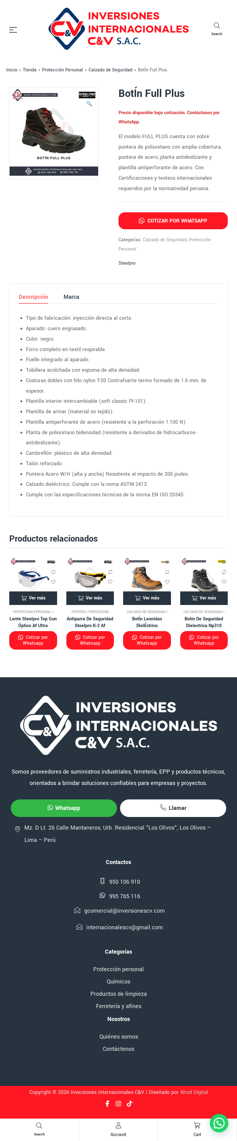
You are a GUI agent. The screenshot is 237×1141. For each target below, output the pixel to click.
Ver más (37, 598)
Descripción (33, 297)
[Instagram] (118, 1104)
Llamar (177, 808)
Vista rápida (53, 562)
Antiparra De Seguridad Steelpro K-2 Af (90, 622)
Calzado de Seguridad (110, 70)
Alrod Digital (194, 1092)
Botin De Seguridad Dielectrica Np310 (204, 622)
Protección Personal (62, 70)
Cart (197, 1134)
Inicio (11, 70)
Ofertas (78, 612)
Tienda (29, 70)
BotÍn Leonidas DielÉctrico (147, 622)
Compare (53, 572)
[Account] (118, 1125)
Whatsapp (67, 808)
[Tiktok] (130, 1104)
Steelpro (126, 263)
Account (118, 1134)
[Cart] (197, 1125)
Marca (71, 297)
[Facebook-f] (107, 1104)
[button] (89, 101)
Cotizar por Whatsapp (176, 220)
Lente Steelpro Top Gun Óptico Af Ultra (33, 622)
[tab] (33, 298)
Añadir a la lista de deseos (53, 582)
